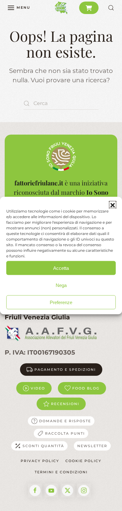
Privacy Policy (40, 461)
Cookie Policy (83, 461)
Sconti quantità (43, 446)
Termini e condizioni (61, 472)
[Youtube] (51, 490)
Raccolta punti (65, 433)
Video (38, 388)
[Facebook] (35, 490)
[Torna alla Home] (61, 8)
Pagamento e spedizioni (65, 369)
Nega (61, 285)
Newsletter (92, 446)
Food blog (85, 388)
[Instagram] (83, 490)
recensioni (65, 404)
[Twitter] (67, 490)
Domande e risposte (65, 421)
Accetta (61, 267)
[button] (112, 205)
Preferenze (61, 302)
